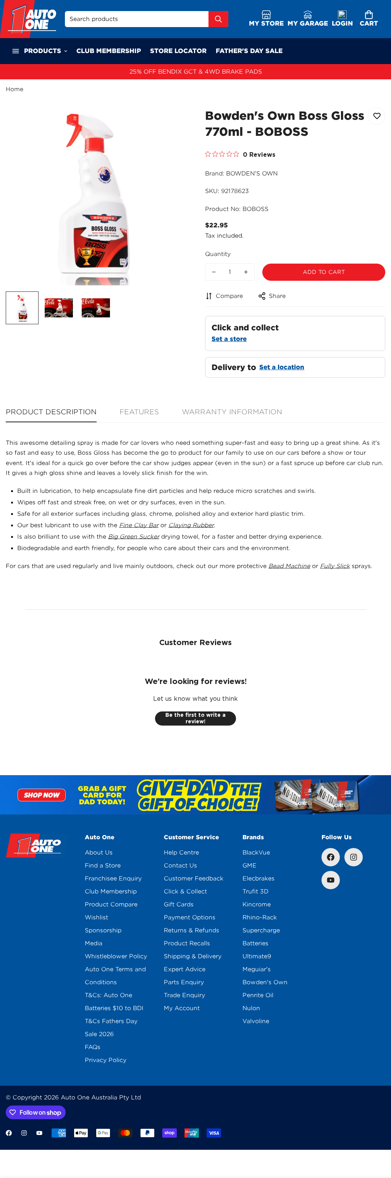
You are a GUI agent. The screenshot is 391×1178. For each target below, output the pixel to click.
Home (14, 89)
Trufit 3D (255, 891)
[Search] (218, 19)
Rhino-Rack (259, 917)
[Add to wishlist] (376, 116)
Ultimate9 (256, 956)
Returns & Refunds (191, 930)
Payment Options (189, 917)
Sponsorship (103, 930)
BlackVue (256, 852)
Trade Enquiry (184, 995)
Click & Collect (185, 891)
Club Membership (111, 891)
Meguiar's (256, 969)
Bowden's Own (265, 982)
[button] (369, 19)
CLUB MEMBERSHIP (108, 51)
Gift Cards (179, 904)
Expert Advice (184, 969)
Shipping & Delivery (192, 956)
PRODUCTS (42, 51)
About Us (99, 852)
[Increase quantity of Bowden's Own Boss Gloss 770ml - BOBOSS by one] (246, 272)
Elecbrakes (258, 878)
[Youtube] (331, 880)
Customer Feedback (193, 878)
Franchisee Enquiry (113, 878)
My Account (182, 1008)
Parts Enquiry (184, 982)
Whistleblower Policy (116, 956)
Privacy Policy (105, 1060)
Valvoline (255, 1021)
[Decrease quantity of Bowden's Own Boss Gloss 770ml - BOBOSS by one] (213, 272)
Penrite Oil (257, 995)
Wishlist (96, 917)
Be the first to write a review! (195, 718)
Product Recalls (187, 943)
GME (249, 865)
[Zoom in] (169, 121)
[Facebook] (331, 857)
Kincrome (256, 904)
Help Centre (181, 852)
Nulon (251, 1008)
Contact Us (180, 865)
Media (93, 943)
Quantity (218, 254)
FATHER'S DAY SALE (249, 51)
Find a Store (103, 865)
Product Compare (111, 904)
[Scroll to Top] (376, 1136)
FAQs (92, 1047)
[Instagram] (353, 857)
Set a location (281, 367)
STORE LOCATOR (178, 51)
